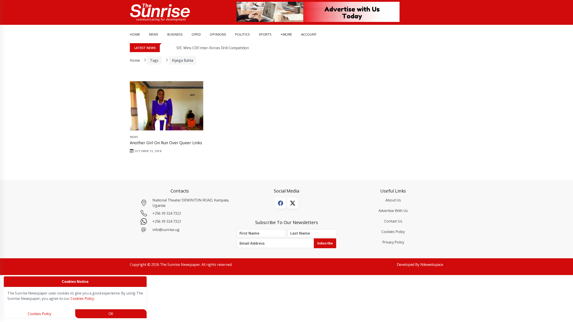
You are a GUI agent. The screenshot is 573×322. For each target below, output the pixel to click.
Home (135, 34)
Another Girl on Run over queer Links (166, 142)
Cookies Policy (393, 231)
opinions (218, 34)
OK (111, 313)
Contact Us (393, 221)
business (175, 34)
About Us (393, 200)
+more (286, 34)
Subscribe (325, 243)
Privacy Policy (393, 242)
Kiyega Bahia (182, 60)
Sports (265, 34)
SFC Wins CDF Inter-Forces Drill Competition (212, 47)
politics (242, 34)
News (134, 137)
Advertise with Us (393, 210)
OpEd (196, 34)
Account (309, 34)
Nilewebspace (431, 264)
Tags (154, 60)
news (153, 34)
